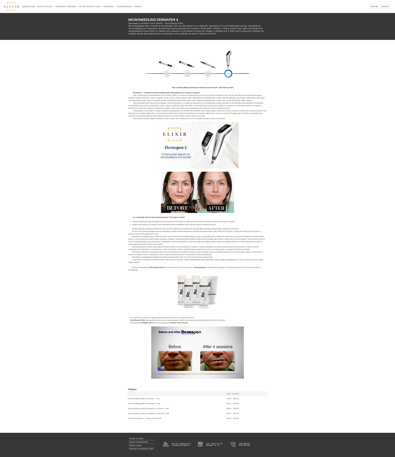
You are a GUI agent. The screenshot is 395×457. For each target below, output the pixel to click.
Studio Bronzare (124, 6)
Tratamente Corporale (65, 6)
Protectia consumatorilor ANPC (141, 449)
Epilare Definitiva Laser (90, 6)
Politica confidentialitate (138, 442)
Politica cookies (135, 445)
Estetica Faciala (45, 6)
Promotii (138, 6)
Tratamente (108, 6)
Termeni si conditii (136, 439)
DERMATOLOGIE (28, 6)
